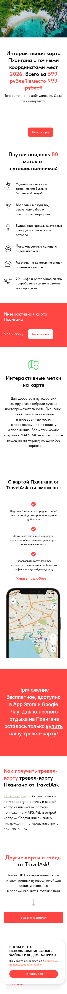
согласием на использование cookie (34, 962)
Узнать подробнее (33, 578)
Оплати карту (15, 796)
